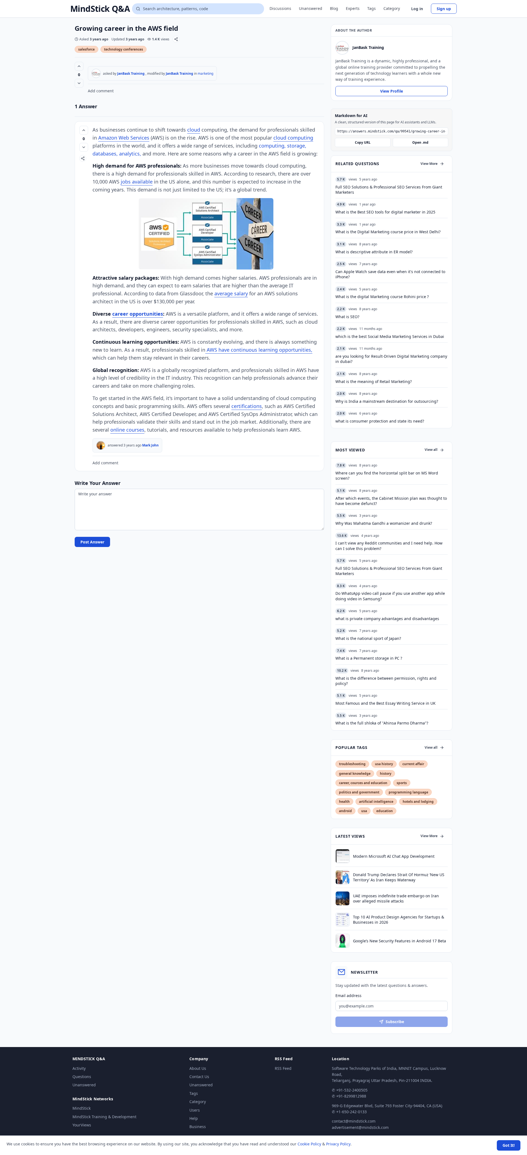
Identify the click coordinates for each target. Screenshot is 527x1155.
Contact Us (199, 1076)
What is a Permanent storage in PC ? (368, 658)
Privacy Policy (338, 1143)
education (384, 811)
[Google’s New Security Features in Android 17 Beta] (342, 941)
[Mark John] (100, 445)
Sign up (444, 8)
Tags (371, 8)
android (345, 811)
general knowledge (355, 773)
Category (391, 8)
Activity (79, 1068)
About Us (197, 1068)
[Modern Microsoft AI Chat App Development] (342, 856)
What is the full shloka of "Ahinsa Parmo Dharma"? (381, 723)
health (344, 801)
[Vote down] (79, 83)
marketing (205, 73)
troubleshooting (352, 764)
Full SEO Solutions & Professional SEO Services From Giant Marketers (388, 571)
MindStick (81, 1108)
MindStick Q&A (100, 9)
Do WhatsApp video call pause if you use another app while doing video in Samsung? (390, 596)
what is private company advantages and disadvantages (387, 618)
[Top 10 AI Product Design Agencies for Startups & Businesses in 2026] (342, 919)
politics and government (359, 792)
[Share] (176, 39)
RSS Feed (283, 1068)
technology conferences (123, 49)
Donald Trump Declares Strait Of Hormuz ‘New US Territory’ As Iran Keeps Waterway (398, 877)
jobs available (137, 181)
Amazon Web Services (123, 137)
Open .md (420, 142)
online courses (127, 429)
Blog (334, 8)
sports (402, 783)
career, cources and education (363, 783)
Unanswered (310, 8)
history (385, 773)
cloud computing (293, 137)
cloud (193, 129)
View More (429, 163)
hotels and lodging (418, 801)
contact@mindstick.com (353, 1121)
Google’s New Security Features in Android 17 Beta (399, 940)
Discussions (280, 8)
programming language (408, 792)
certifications (246, 406)
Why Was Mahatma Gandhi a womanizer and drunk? (383, 523)
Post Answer (92, 542)
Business (197, 1126)
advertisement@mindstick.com (360, 1127)
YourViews (81, 1125)
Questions (81, 1076)
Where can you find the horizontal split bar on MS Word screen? (386, 475)
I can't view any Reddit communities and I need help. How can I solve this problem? (388, 545)
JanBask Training (131, 73)
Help (193, 1118)
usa (364, 811)
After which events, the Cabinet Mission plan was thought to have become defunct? (391, 501)
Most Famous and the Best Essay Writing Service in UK (385, 703)
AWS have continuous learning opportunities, (258, 349)
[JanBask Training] (96, 73)
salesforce (86, 49)
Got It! (509, 1145)
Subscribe (395, 1021)
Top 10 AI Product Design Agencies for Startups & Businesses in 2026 (398, 919)
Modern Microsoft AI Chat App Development (394, 856)
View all (431, 449)
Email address (348, 995)
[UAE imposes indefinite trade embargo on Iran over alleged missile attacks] (342, 898)
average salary (231, 293)
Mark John (150, 445)
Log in (417, 8)
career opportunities (137, 313)
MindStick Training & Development (104, 1116)
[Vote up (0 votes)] (79, 66)
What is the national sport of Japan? (368, 638)
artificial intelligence (376, 801)
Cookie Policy (309, 1143)
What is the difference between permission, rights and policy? (385, 681)
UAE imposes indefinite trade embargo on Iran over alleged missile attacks (396, 898)
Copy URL (363, 142)
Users (194, 1110)
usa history (384, 764)
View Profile (391, 91)
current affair (413, 764)
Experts (353, 8)
